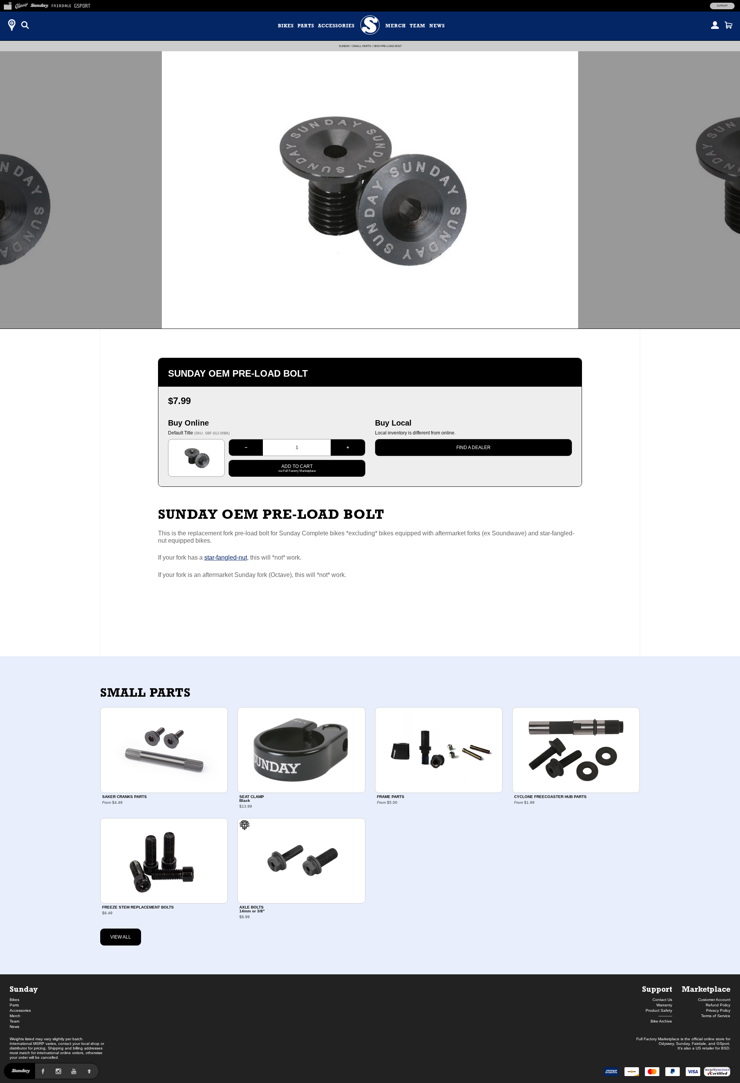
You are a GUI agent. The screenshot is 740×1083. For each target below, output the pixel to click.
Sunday (344, 46)
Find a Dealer (473, 447)
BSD (725, 1048)
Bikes (286, 25)
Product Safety (659, 1010)
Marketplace (706, 988)
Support (722, 5)
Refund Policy (718, 1005)
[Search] (25, 25)
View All (120, 937)
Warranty (664, 1005)
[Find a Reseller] (11, 25)
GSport (722, 1043)
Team (418, 25)
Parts (306, 25)
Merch (395, 25)
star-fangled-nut (225, 557)
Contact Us (662, 1000)
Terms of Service (715, 1016)
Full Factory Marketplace (657, 1039)
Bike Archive (661, 1021)
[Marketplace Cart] (728, 25)
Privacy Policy (718, 1010)
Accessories (336, 25)
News (437, 25)
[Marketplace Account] (715, 25)
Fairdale (699, 1043)
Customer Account (714, 1000)
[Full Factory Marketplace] (7, 4)
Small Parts (361, 46)
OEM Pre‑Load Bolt (387, 46)
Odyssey (666, 1043)
